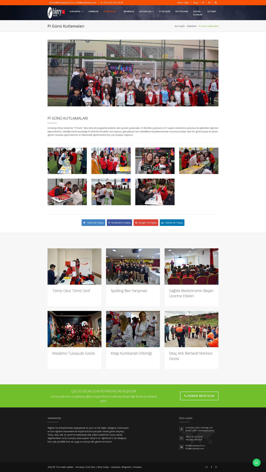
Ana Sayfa (180, 26)
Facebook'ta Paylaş (120, 222)
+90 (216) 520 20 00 (112, 2)
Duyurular (145, 11)
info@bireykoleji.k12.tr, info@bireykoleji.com (74, 2)
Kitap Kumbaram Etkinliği (131, 353)
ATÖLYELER (164, 11)
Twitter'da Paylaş (94, 222)
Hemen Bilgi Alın (200, 396)
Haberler (93, 11)
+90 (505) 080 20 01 (193, 439)
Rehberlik (129, 11)
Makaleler (192, 26)
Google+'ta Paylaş (147, 222)
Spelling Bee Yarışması (129, 290)
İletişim (212, 11)
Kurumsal (75, 11)
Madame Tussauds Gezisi (73, 353)
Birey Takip (183, 2)
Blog (195, 2)
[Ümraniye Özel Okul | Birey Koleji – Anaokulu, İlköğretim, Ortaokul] (56, 12)
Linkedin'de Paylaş (173, 222)
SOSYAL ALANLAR (197, 13)
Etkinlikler (110, 11)
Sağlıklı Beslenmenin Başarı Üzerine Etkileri (191, 293)
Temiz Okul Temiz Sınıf (71, 290)
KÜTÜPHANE (181, 11)
